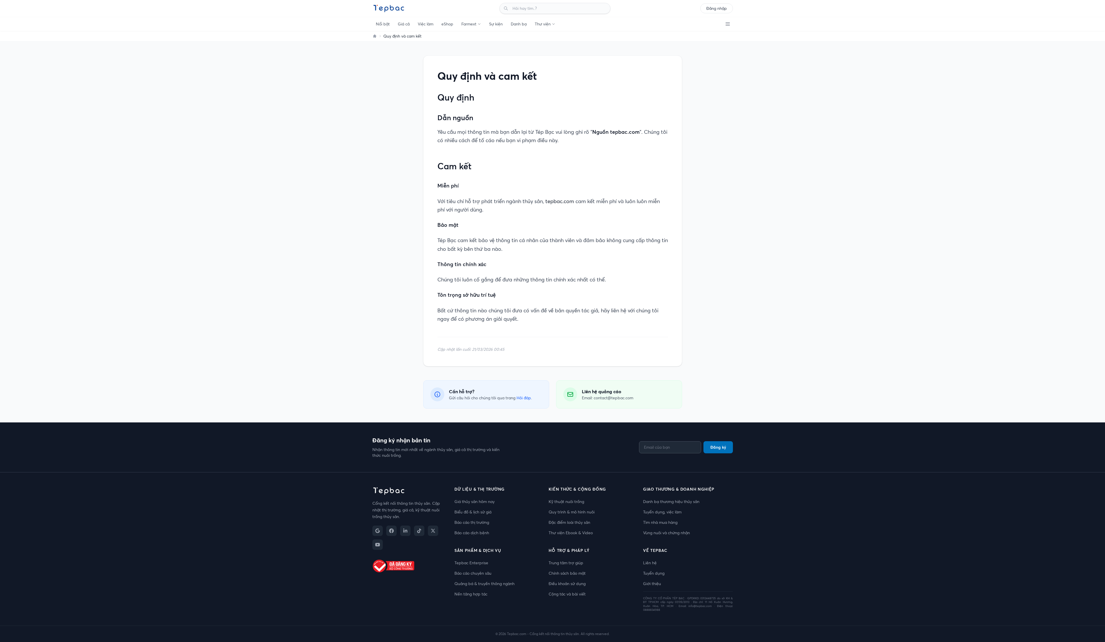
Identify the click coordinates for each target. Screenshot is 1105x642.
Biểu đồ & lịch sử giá (472, 512)
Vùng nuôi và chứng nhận (666, 532)
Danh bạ (519, 24)
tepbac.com (559, 201)
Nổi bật (383, 24)
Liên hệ (650, 562)
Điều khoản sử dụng (567, 583)
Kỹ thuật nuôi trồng (566, 501)
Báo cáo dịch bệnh (471, 532)
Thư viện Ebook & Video (571, 532)
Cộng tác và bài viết (567, 594)
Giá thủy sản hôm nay (474, 501)
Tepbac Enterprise (471, 562)
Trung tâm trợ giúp (566, 562)
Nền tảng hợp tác (470, 594)
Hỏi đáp (524, 397)
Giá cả (404, 24)
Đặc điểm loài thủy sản (569, 522)
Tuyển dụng (653, 573)
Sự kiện (496, 24)
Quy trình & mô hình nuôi (572, 512)
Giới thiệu (652, 583)
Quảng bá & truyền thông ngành (484, 583)
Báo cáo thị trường (471, 522)
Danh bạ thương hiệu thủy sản (671, 501)
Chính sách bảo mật (567, 573)
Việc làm (425, 24)
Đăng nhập (716, 8)
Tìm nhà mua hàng (660, 522)
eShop (447, 24)
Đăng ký (718, 447)
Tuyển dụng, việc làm (662, 512)
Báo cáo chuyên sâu (472, 573)
